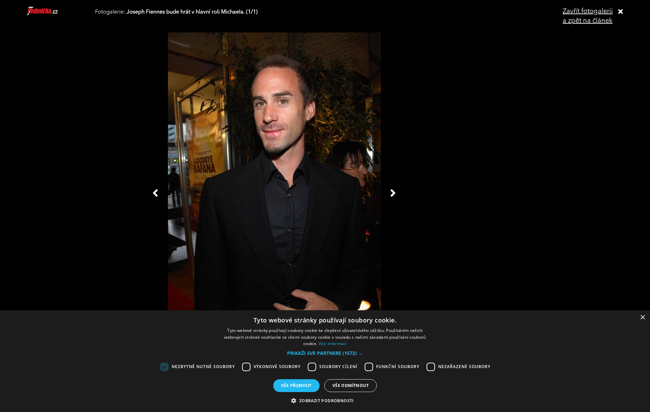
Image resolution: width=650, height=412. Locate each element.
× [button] (642, 317)
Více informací (333, 343)
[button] (325, 353)
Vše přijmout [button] (296, 385)
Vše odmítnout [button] (350, 385)
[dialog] (325, 361)
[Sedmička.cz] (51, 14)
